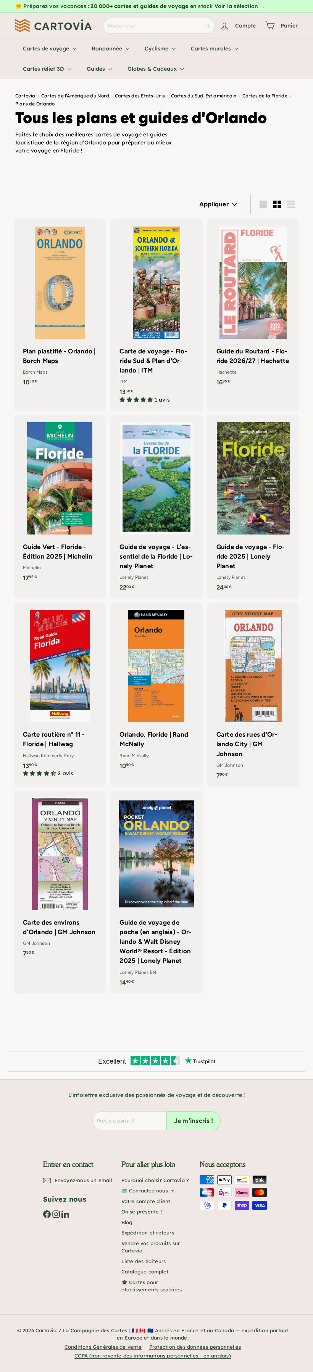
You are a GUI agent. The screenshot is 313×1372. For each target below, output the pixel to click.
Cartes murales (211, 48)
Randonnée (108, 48)
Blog (126, 1222)
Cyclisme (157, 48)
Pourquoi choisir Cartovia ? (155, 1180)
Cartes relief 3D (44, 68)
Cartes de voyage (47, 48)
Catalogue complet (145, 1271)
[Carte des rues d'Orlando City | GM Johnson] (253, 695)
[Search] (207, 26)
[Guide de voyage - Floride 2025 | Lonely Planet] (253, 507)
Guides (96, 68)
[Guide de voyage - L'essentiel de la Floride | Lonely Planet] (156, 507)
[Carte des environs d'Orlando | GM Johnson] (59, 877)
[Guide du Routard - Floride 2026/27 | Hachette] (253, 306)
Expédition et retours (147, 1232)
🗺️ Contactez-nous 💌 (148, 1190)
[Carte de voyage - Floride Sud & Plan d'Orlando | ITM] (156, 315)
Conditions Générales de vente (103, 1347)
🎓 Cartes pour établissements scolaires (151, 1286)
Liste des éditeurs (143, 1261)
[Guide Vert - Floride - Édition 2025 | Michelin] (59, 502)
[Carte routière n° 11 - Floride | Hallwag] (59, 694)
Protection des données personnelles (195, 1347)
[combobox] (159, 26)
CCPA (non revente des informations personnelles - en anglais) (152, 1356)
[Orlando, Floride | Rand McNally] (156, 690)
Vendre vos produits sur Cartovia (150, 1247)
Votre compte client (146, 1201)
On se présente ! (141, 1211)
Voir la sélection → (240, 6)
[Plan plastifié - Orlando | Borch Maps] (59, 306)
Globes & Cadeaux (152, 68)
